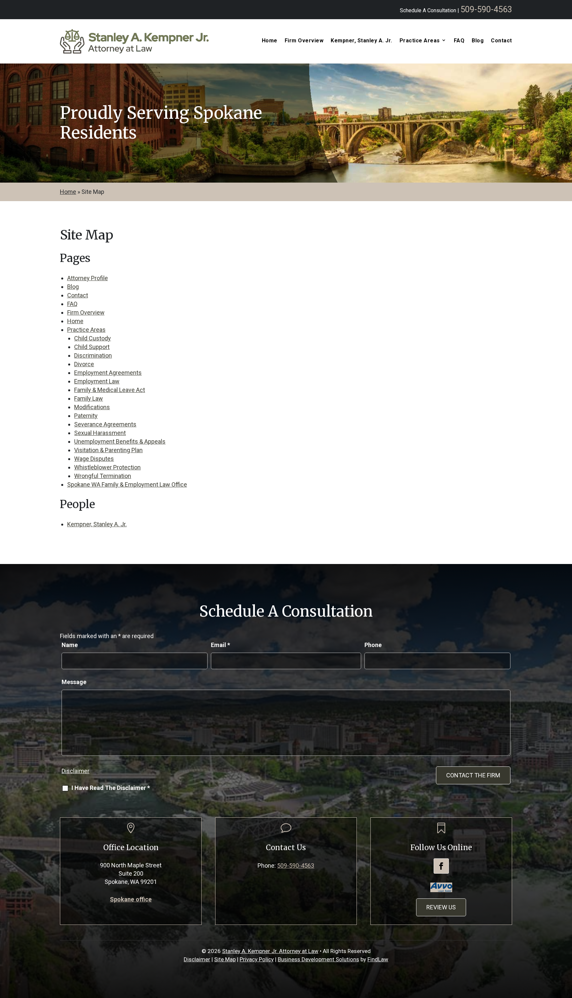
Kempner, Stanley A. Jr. (361, 41)
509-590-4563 (486, 9)
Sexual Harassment (100, 432)
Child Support (92, 346)
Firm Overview (304, 41)
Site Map (225, 959)
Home (269, 41)
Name (70, 644)
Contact (501, 41)
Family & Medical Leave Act (109, 389)
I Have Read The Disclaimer (111, 787)
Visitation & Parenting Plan (108, 450)
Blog (478, 41)
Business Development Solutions (318, 959)
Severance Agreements (105, 424)
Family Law (88, 398)
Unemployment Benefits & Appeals (120, 441)
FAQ (459, 41)
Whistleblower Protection (107, 467)
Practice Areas (86, 329)
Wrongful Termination (102, 475)
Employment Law (96, 381)
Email (220, 644)
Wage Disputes (94, 458)
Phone (373, 644)
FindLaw (377, 959)
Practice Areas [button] (420, 41)
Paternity (86, 415)
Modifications (92, 407)
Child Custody (92, 338)
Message (74, 681)
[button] (565, 950)
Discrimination (93, 355)
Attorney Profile (87, 278)
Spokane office (131, 899)
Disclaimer (75, 770)
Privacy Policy (257, 959)
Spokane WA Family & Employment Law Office (127, 484)
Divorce (84, 364)
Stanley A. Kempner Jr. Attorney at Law (270, 951)
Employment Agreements (108, 372)
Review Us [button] (441, 907)
